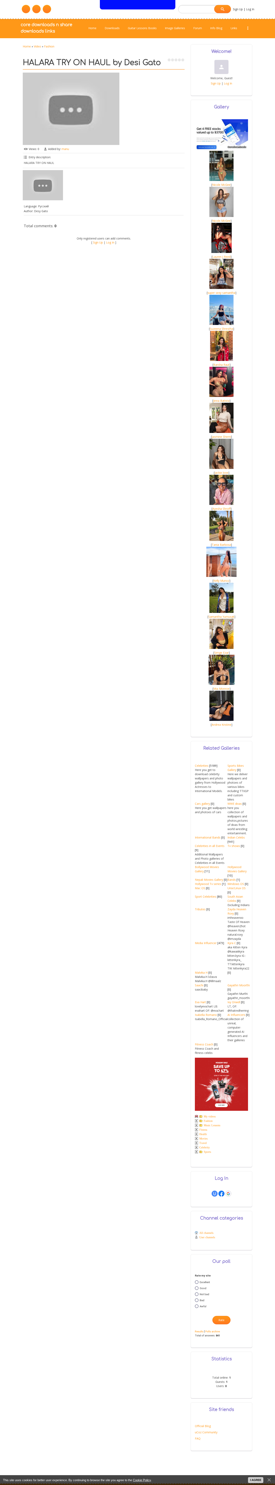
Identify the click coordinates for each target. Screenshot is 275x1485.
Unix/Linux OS (236, 888)
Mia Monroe (221, 689)
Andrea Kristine (221, 725)
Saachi (199, 985)
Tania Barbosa (221, 545)
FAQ (198, 1438)
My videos (210, 1116)
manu (65, 149)
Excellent (205, 1282)
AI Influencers (236, 1015)
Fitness (203, 1129)
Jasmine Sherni (221, 437)
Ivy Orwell (233, 1002)
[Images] (43, 185)
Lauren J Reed (221, 257)
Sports (207, 1151)
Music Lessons (212, 1125)
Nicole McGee (221, 185)
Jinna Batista (221, 401)
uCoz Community (206, 1432)
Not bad (204, 1294)
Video (37, 46)
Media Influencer (206, 943)
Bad (202, 1300)
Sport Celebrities (205, 896)
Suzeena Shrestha (221, 329)
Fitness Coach (204, 1044)
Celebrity (204, 1147)
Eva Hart (200, 1002)
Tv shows (233, 846)
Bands (231, 880)
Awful (203, 1306)
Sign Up (238, 9)
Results (199, 1331)
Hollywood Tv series (208, 884)
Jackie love (221, 473)
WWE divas (234, 804)
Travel (203, 1143)
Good (203, 1288)
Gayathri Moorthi (238, 985)
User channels (207, 1237)
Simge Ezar (221, 653)
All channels (206, 1232)
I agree (255, 1480)
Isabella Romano (206, 1015)
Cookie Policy (142, 1480)
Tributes (200, 909)
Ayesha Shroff (221, 509)
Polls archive (212, 1331)
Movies (203, 1138)
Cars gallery (202, 804)
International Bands (207, 837)
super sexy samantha (221, 293)
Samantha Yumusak (221, 617)
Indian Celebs (236, 837)
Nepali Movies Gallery (209, 880)
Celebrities (201, 766)
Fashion (49, 46)
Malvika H (201, 972)
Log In (250, 9)
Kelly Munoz (221, 581)
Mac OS (200, 888)
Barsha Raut (221, 365)
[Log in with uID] (215, 1194)
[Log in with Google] (228, 1194)
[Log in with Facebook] (221, 1194)
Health (203, 1134)
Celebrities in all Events (209, 846)
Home (27, 46)
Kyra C (231, 943)
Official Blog (203, 1426)
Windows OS (235, 884)
